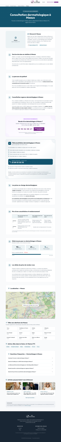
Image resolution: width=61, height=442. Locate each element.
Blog (44, 2)
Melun (21, 346)
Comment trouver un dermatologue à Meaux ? (18, 358)
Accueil (38, 2)
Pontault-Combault (14, 346)
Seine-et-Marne (21, 5)
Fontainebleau (27, 346)
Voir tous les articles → (30, 397)
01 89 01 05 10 (18, 162)
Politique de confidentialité (41, 429)
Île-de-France (13, 5)
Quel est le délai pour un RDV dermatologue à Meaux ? (20, 361)
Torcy (38, 346)
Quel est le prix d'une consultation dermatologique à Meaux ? (22, 371)
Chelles (7, 346)
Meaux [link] (27, 5)
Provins (33, 346)
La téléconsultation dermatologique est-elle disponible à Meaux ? (23, 365)
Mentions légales (28, 405)
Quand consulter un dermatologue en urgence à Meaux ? (21, 368)
